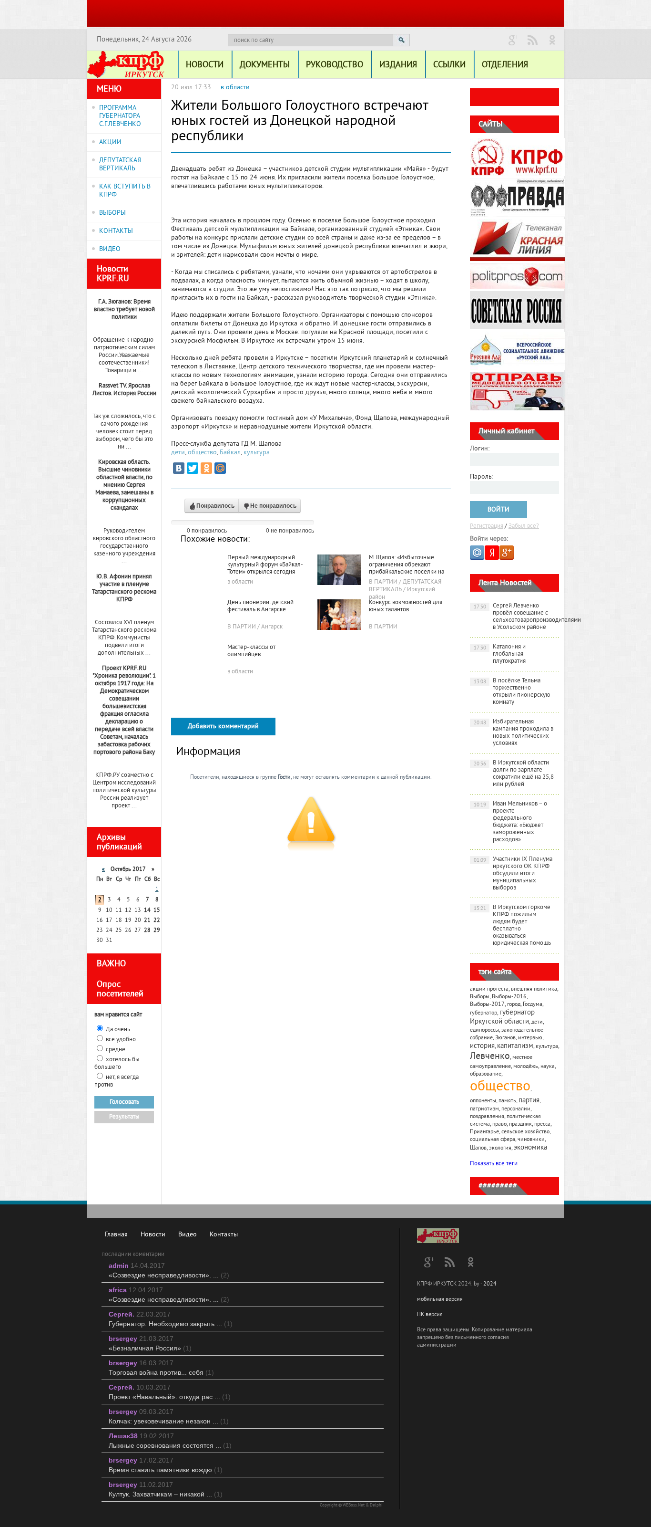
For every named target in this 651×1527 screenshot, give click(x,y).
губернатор (483, 1013)
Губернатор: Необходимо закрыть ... (171, 1324)
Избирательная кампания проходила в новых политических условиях (514, 732)
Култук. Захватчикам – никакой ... (166, 1494)
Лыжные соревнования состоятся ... (170, 1445)
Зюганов (505, 1038)
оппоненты (483, 1101)
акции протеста (489, 989)
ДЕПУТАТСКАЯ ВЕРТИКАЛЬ (120, 165)
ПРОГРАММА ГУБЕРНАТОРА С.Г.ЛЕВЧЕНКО (120, 116)
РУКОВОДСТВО (334, 65)
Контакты (224, 1235)
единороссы (484, 1030)
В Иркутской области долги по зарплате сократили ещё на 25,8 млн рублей (514, 773)
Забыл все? (524, 526)
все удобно (121, 1040)
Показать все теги (494, 1164)
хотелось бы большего (117, 1063)
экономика (530, 1147)
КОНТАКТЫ (116, 231)
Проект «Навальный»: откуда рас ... (170, 1397)
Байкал (230, 453)
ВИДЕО (110, 249)
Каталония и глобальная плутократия (500, 654)
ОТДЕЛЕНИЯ (505, 65)
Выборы (479, 997)
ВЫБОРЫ (112, 213)
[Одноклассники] (206, 468)
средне (115, 1050)
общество (202, 453)
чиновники (531, 1139)
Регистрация (486, 526)
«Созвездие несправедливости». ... (169, 1275)
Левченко (490, 1057)
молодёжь (525, 1066)
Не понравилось (273, 505)
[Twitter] (192, 468)
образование (485, 1074)
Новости (153, 1235)
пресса (542, 1124)
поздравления (487, 1116)
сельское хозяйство (525, 1132)
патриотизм (484, 1109)
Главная (116, 1235)
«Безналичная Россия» (150, 1348)
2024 (490, 1284)
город (513, 1004)
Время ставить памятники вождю (166, 1470)
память (507, 1101)
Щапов (478, 1148)
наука (547, 1066)
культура (257, 453)
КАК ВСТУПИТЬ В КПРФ (125, 191)
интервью (530, 1038)
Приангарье (484, 1132)
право (499, 1124)
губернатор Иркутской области (502, 1017)
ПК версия (430, 1314)
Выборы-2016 (509, 997)
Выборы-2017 (487, 1004)
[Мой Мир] (220, 468)
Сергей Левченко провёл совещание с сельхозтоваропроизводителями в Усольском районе (516, 616)
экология (500, 1148)
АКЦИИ (110, 142)
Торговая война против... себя (161, 1372)
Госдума (532, 1004)
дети (178, 453)
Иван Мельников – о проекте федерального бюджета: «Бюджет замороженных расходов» (511, 822)
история (482, 1046)
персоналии (515, 1109)
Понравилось (215, 505)
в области (235, 88)
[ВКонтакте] (178, 468)
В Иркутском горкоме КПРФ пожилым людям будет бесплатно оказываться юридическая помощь (512, 925)
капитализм (515, 1046)
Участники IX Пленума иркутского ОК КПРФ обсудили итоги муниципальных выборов (513, 874)
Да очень (118, 1030)
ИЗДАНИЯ (398, 65)
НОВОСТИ (205, 65)
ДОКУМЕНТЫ (265, 65)
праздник (520, 1124)
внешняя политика (534, 989)
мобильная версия (440, 1299)
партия (529, 1100)
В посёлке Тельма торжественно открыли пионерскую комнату (512, 691)
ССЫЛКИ (449, 65)
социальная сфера (492, 1139)
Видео (187, 1235)
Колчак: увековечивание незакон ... (169, 1421)
